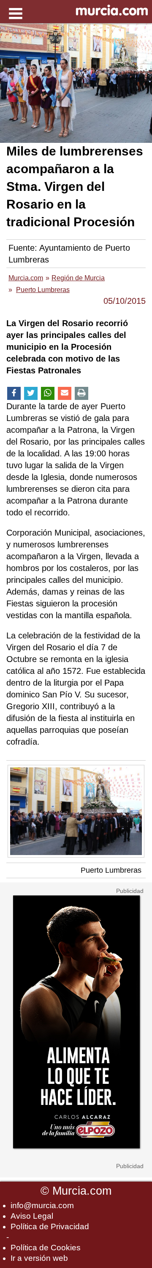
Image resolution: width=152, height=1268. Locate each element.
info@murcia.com (42, 1205)
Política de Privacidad (50, 1226)
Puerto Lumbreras (111, 870)
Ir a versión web (39, 1258)
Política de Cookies (46, 1247)
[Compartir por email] (64, 393)
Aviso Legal (32, 1216)
